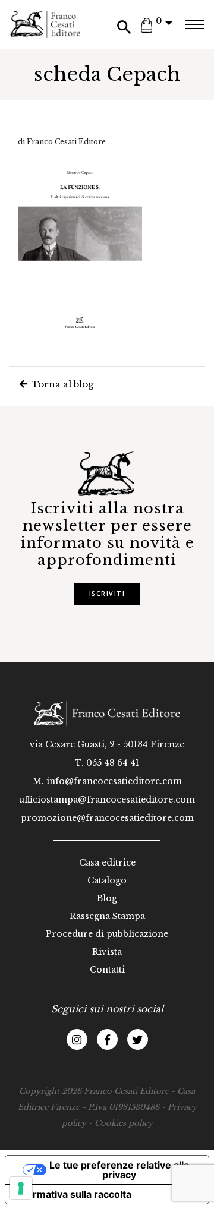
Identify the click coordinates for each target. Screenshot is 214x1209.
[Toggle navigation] (194, 24)
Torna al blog (61, 384)
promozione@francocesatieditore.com (107, 818)
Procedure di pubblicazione (107, 934)
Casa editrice (107, 862)
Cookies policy (124, 1123)
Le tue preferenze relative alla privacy (119, 1169)
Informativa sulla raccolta (73, 1194)
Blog (107, 898)
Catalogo (107, 880)
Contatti (107, 969)
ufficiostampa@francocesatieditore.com (107, 799)
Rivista (107, 951)
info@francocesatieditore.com (114, 781)
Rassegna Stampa (107, 916)
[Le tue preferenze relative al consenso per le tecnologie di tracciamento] (21, 1188)
